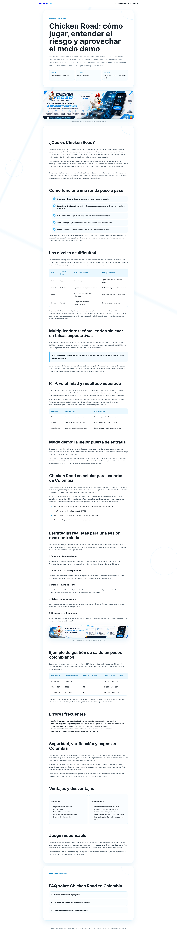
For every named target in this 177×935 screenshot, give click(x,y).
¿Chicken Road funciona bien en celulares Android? (71, 902)
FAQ (138, 3)
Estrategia (132, 3)
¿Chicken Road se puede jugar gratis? (66, 895)
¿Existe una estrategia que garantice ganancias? (70, 910)
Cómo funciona (121, 3)
